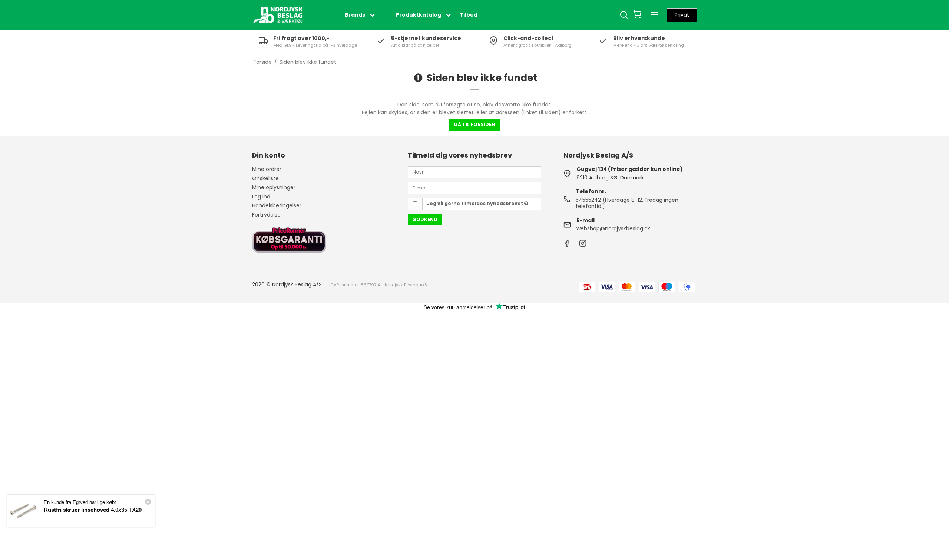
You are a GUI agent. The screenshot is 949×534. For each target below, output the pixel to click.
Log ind (261, 196)
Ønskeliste (265, 178)
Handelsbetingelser (276, 205)
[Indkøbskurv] (636, 15)
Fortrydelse (266, 214)
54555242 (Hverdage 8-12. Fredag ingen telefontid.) (627, 203)
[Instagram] (582, 245)
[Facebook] (567, 245)
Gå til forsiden (474, 124)
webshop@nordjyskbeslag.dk (613, 228)
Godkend (424, 219)
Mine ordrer (266, 169)
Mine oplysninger (273, 187)
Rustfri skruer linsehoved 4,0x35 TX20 (93, 510)
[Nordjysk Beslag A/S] (278, 14)
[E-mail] (474, 187)
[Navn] (474, 171)
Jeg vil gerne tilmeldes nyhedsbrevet (475, 203)
